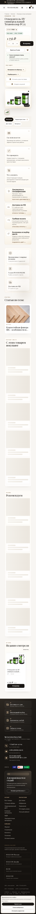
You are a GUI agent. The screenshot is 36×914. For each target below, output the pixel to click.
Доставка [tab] (9, 123)
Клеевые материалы (8, 812)
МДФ (6, 815)
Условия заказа (9, 838)
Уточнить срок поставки (19, 79)
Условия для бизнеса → (18, 790)
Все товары (8, 800)
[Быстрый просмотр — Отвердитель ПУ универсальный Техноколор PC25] (19, 655)
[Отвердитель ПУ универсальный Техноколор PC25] (16, 659)
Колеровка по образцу (15, 69)
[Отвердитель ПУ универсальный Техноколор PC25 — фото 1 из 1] (7, 112)
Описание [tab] (9, 119)
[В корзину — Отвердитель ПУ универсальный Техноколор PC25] (19, 658)
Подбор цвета (12, 74)
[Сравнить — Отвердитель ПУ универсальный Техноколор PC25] (23, 658)
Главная (7, 14)
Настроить (5, 901)
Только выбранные (18, 907)
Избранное (22, 803)
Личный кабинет (24, 812)
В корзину (26, 43)
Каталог (13, 14)
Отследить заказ (24, 809)
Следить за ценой (19, 84)
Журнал (7, 827)
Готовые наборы (10, 803)
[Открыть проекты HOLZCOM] (22, 7)
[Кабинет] (32, 7)
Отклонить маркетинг (18, 911)
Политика (8, 835)
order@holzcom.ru (16, 750)
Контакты (8, 832)
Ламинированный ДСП (10, 807)
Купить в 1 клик (15, 50)
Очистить (26, 649)
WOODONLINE (12, 8)
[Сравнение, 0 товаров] (26, 7)
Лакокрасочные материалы (24, 14)
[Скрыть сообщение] (32, 2)
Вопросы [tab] (17, 123)
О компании (8, 830)
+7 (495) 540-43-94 (15, 744)
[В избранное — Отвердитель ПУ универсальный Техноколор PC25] (27, 50)
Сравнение (22, 806)
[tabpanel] (18, 156)
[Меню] (4, 7)
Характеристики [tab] (21, 119)
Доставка (22, 800)
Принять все (18, 904)
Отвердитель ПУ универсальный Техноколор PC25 (13, 671)
